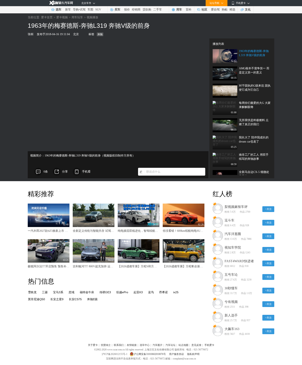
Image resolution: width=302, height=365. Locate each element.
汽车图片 (158, 345)
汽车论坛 (170, 345)
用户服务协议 (176, 354)
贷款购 (147, 9)
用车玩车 (77, 17)
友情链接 (132, 345)
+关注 (268, 209)
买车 (117, 9)
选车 (58, 9)
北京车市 (86, 3)
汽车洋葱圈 (233, 234)
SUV (98, 9)
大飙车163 (232, 329)
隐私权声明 (193, 354)
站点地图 (183, 345)
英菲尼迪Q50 (36, 299)
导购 (76, 9)
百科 (188, 9)
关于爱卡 (93, 345)
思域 (71, 292)
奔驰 (100, 34)
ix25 (176, 292)
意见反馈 (196, 345)
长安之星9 (56, 299)
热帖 (224, 9)
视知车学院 (233, 247)
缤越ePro (122, 292)
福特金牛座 (87, 292)
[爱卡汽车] (61, 3)
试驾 (82, 9)
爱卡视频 (62, 17)
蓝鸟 (151, 292)
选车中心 (145, 345)
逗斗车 (229, 220)
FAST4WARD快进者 (239, 261)
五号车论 (231, 274)
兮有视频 (231, 302)
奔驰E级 (92, 299)
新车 (68, 9)
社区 (204, 9)
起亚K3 (138, 292)
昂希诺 (163, 292)
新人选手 (231, 315)
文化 (248, 9)
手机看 (86, 171)
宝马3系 (58, 292)
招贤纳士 (106, 345)
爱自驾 (215, 9)
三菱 (45, 292)
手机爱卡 (209, 345)
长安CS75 (75, 299)
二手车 (157, 9)
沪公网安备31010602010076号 (150, 354)
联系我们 (119, 345)
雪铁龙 (32, 292)
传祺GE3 (105, 292)
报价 (127, 9)
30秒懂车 (231, 288)
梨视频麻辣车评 (236, 207)
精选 (232, 9)
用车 (179, 9)
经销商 (136, 9)
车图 (90, 9)
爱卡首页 (47, 17)
